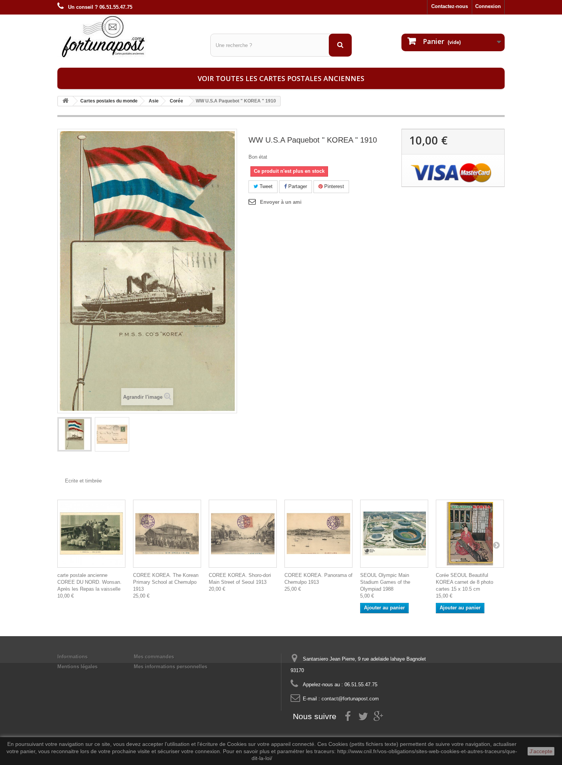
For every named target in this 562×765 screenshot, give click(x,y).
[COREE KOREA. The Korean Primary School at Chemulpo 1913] (167, 534)
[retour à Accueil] (65, 101)
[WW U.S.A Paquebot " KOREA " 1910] (74, 434)
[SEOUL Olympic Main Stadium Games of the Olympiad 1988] (394, 534)
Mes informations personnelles (170, 666)
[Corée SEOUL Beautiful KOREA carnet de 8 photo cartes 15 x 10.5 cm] (470, 534)
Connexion (488, 6)
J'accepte (541, 751)
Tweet (265, 186)
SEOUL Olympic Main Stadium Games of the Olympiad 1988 (385, 582)
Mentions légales (77, 666)
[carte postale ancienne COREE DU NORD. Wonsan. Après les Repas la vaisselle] (91, 534)
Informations (72, 656)
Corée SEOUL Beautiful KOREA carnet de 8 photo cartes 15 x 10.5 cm (464, 582)
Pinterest (333, 186)
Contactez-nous (449, 6)
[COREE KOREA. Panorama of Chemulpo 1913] (318, 534)
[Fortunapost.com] (128, 36)
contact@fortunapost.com (350, 699)
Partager (297, 186)
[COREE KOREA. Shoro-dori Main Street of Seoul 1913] (243, 534)
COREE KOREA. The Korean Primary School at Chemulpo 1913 (165, 582)
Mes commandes (154, 656)
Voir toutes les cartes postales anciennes (281, 78)
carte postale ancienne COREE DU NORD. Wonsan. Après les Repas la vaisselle (89, 582)
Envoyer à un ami (281, 202)
